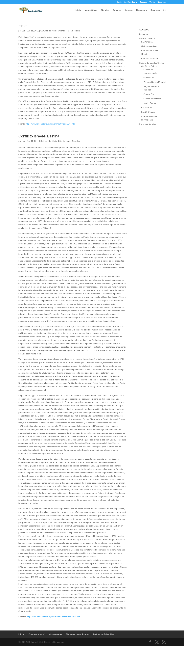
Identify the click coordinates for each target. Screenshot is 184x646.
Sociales (117, 10)
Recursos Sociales (147, 124)
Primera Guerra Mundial (154, 82)
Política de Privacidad (103, 634)
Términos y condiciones (77, 634)
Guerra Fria (148, 94)
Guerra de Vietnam (152, 99)
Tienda (152, 2)
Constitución (147, 107)
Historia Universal (147, 38)
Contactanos (55, 634)
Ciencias (105, 10)
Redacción (141, 10)
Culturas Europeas (149, 58)
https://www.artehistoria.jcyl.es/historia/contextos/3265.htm (53, 617)
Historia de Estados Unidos (151, 63)
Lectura (129, 10)
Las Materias (129, 2)
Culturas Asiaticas (149, 46)
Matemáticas (91, 10)
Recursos (162, 2)
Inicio (119, 2)
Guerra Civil (148, 77)
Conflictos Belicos (149, 66)
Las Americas (147, 42)
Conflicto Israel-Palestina (38, 136)
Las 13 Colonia (148, 112)
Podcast (143, 2)
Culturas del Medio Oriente (52, 31)
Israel (22, 26)
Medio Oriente (149, 103)
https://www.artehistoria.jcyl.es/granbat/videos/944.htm (50, 124)
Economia (143, 34)
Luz (23, 31)
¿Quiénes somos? (37, 634)
